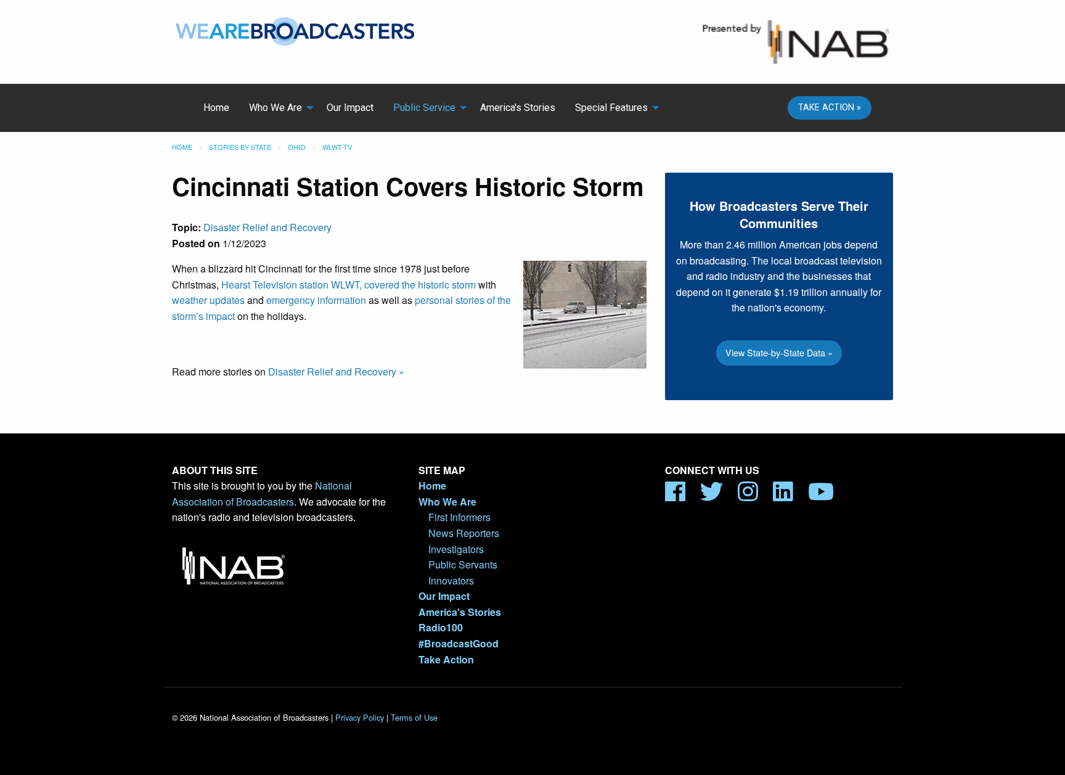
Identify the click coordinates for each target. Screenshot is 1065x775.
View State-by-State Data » (779, 352)
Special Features (611, 107)
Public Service (424, 107)
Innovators (451, 580)
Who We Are (275, 107)
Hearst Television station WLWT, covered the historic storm (348, 284)
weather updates (208, 300)
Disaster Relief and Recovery (267, 227)
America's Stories (517, 107)
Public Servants (462, 564)
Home (216, 107)
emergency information (316, 300)
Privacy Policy (359, 717)
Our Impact (350, 107)
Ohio (297, 147)
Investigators (456, 549)
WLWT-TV (337, 147)
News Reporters (463, 533)
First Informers (459, 517)
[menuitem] (216, 108)
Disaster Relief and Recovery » (336, 371)
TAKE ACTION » (829, 107)
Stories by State (240, 147)
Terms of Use (414, 717)
